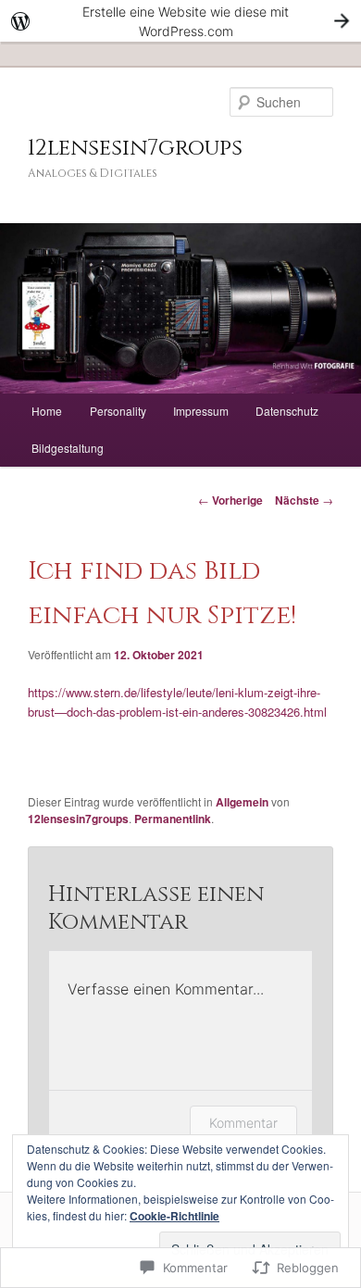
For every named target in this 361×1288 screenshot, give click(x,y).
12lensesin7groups (135, 148)
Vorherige (230, 500)
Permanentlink (172, 818)
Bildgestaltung (67, 448)
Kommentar (243, 1123)
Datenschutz (286, 411)
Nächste (304, 500)
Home (46, 411)
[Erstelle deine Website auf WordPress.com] (180, 21)
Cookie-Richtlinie (174, 1215)
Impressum (201, 411)
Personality (118, 411)
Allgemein (242, 802)
